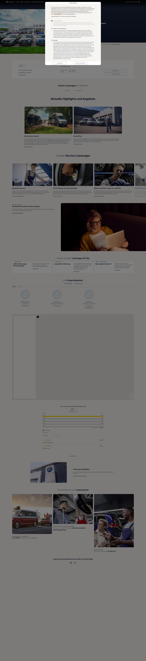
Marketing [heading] (55, 40)
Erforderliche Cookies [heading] (57, 20)
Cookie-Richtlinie (57, 14)
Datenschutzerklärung (70, 14)
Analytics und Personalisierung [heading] (59, 28)
